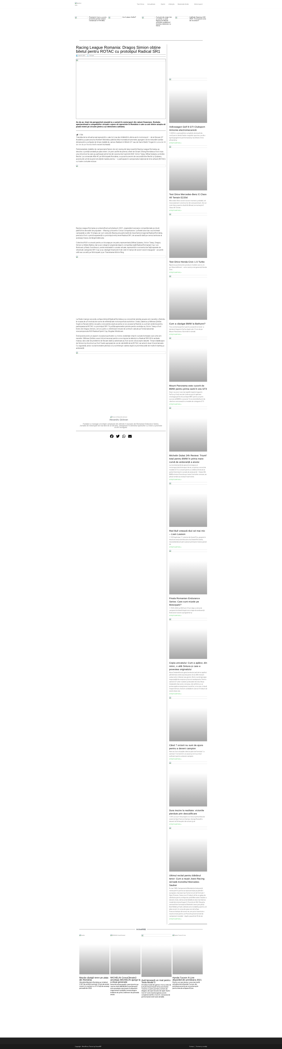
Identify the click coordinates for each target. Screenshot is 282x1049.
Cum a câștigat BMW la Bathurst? (187, 323)
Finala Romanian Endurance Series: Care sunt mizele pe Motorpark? (184, 601)
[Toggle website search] (206, 4)
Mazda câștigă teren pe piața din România (93, 978)
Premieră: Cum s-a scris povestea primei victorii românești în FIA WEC (97, 18)
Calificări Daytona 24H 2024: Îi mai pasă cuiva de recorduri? (197, 18)
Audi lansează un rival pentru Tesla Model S (155, 981)
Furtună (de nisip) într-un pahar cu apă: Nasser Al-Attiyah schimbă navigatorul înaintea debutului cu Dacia (164, 21)
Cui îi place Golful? (129, 17)
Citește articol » (175, 143)
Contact (191, 1046)
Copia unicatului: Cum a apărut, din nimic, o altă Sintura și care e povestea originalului (188, 666)
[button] (111, 436)
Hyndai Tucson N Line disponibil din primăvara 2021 (187, 978)
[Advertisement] (188, 59)
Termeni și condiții (201, 1046)
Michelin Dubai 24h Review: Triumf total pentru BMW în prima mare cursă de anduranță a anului (188, 458)
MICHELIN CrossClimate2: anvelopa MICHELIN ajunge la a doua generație (125, 979)
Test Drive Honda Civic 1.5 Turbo (187, 262)
